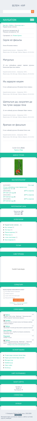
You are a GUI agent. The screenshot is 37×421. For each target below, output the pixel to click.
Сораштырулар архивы (21, 302)
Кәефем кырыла (9, 293)
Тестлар (31, 185)
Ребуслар (8, 235)
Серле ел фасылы (12, 40)
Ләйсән (20, 52)
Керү (21, 150)
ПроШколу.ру (9, 362)
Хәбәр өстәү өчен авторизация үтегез (18, 344)
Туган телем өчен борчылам (12, 295)
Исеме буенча (17, 35)
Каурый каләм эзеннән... (10, 50)
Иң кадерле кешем (13, 81)
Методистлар (9, 360)
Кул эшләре (8, 227)
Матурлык (8, 59)
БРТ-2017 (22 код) (8, 193)
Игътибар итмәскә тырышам (12, 291)
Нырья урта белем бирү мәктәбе (14, 357)
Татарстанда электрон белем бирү (15, 355)
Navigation (9, 19)
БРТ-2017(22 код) (8, 197)
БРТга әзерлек (29, 191)
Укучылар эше (19, 25)
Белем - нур (18, 5)
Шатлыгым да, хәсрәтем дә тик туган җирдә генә (17, 103)
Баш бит (5, 25)
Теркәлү (16, 150)
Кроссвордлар (9, 240)
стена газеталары (10, 237)
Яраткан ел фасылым (14, 124)
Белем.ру (8, 367)
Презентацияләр (10, 232)
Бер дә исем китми (10, 297)
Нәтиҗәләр (13, 302)
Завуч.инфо (8, 365)
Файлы (11, 25)
